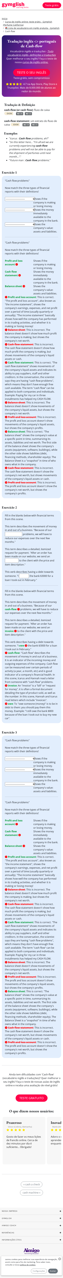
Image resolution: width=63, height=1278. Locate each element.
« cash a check (31, 1184)
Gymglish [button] (7, 1218)
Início (4, 18)
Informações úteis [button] (12, 1240)
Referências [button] (8, 1233)
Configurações (39, 1271)
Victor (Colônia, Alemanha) (20, 1126)
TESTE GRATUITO (31, 1098)
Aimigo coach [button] (9, 1225)
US (30, 113)
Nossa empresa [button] (9, 1211)
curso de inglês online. (35, 62)
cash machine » (31, 1192)
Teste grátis (52, 5)
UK (21, 113)
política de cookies (27, 1264)
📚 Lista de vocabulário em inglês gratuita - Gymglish (32, 28)
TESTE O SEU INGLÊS (31, 72)
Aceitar (53, 1271)
